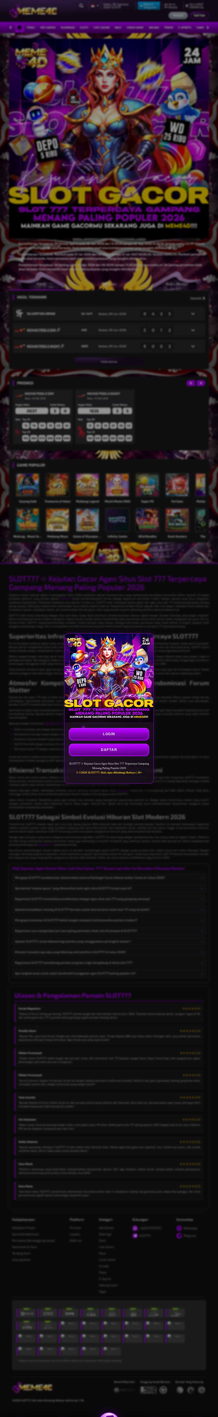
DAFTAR (109, 750)
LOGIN (109, 734)
